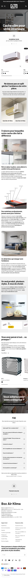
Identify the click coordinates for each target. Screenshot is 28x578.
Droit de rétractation (5, 527)
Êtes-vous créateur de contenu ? (20, 536)
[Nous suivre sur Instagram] (6, 560)
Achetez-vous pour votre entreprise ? (20, 528)
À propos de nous (19, 525)
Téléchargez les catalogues (18, 540)
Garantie (3, 530)
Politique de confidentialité (4, 535)
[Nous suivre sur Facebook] (2, 560)
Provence (25, 378)
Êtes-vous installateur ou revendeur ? (20, 532)
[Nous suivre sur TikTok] (13, 560)
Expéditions (3, 525)
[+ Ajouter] (20, 66)
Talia (24, 69)
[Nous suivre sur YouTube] (9, 560)
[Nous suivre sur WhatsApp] (20, 560)
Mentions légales (4, 541)
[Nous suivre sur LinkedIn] (16, 560)
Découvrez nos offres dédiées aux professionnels (14, 404)
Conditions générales (5, 532)
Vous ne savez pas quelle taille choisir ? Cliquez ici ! (14, 1)
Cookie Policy (4, 538)
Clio (2, 69)
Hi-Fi (2, 378)
